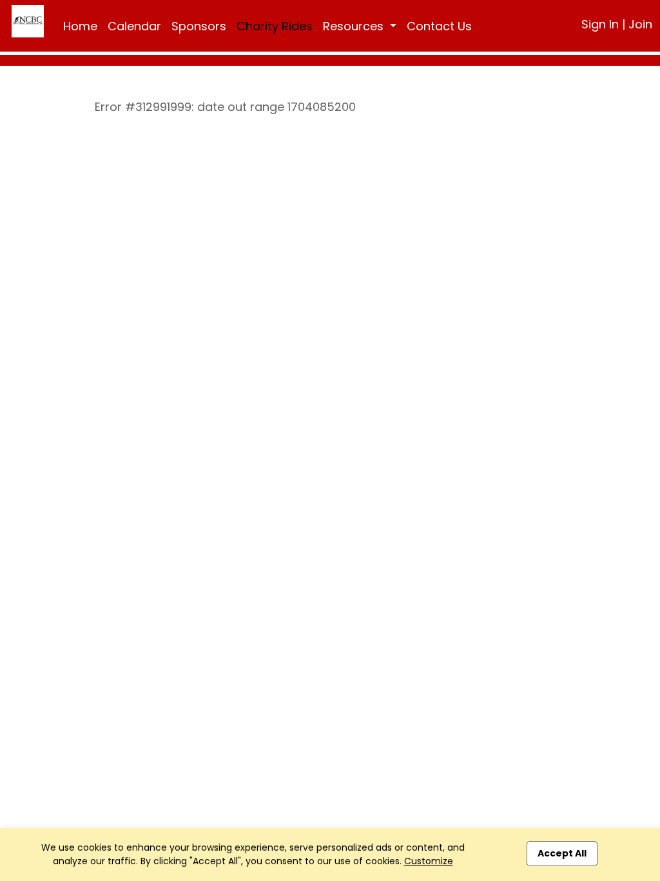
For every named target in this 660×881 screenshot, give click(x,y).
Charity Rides (275, 26)
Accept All (562, 853)
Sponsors (198, 26)
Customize (428, 861)
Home (80, 26)
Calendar (134, 26)
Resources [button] (355, 26)
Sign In (600, 24)
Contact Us (439, 26)
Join (640, 24)
